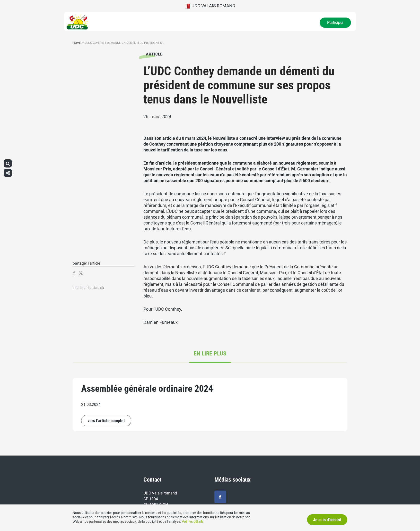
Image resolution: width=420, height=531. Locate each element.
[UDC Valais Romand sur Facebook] (220, 497)
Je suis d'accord (327, 519)
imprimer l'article (86, 287)
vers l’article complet (106, 420)
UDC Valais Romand (212, 5)
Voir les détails (192, 521)
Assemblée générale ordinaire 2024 (147, 388)
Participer (335, 22)
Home (77, 43)
